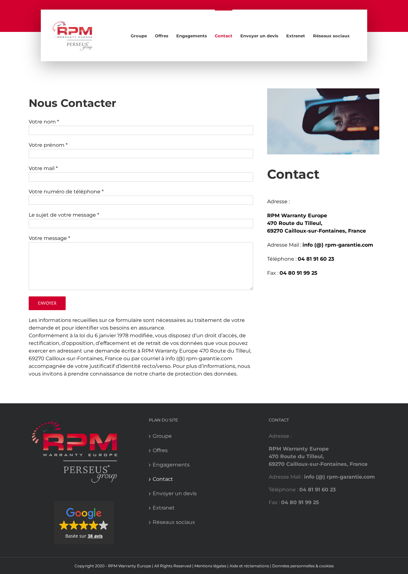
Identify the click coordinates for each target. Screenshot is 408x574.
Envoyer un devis (175, 493)
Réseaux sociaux (174, 522)
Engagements (171, 465)
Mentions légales (210, 565)
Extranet (164, 508)
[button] (84, 522)
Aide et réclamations (249, 565)
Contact (163, 479)
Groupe (162, 436)
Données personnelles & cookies (303, 565)
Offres (160, 450)
